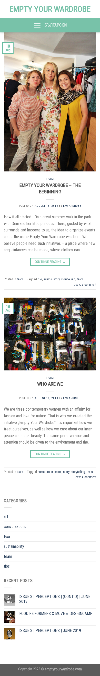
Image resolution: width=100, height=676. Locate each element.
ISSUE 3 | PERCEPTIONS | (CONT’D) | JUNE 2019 (54, 599)
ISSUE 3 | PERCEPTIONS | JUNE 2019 (50, 630)
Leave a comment (85, 285)
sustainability (14, 546)
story (56, 279)
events (48, 279)
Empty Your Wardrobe (50, 9)
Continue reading (50, 262)
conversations (15, 526)
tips (7, 566)
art (6, 516)
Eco (7, 536)
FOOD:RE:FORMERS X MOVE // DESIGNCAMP (56, 613)
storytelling (68, 279)
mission (56, 472)
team (50, 179)
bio (40, 279)
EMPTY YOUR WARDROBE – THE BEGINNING (50, 188)
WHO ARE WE (50, 384)
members (44, 472)
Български (56, 25)
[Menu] (37, 25)
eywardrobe (72, 205)
